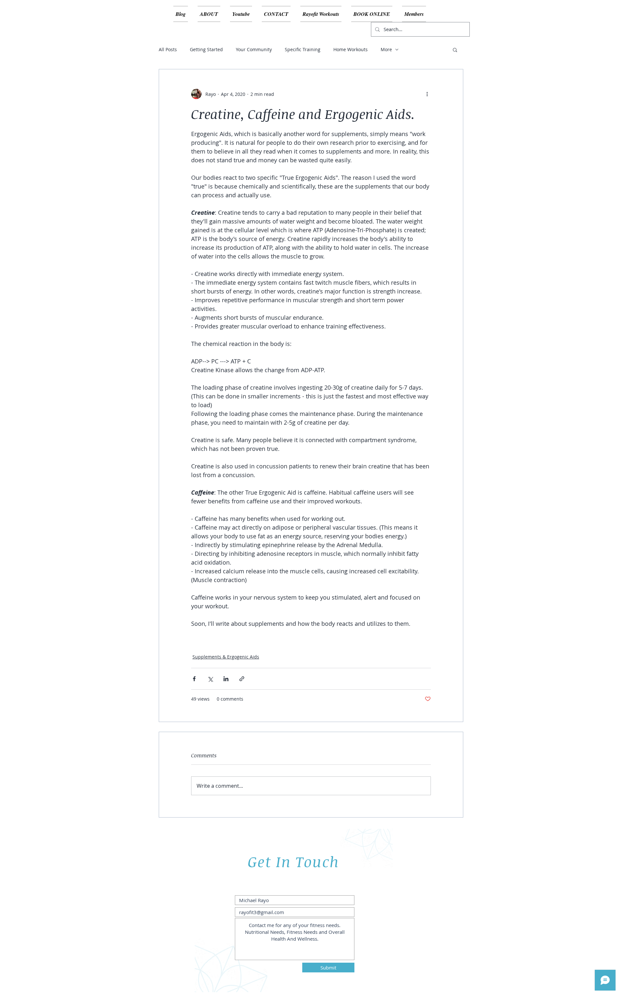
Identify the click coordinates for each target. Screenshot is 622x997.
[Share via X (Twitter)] (210, 679)
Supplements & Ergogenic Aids (225, 657)
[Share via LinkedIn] (226, 679)
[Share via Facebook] (194, 679)
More (386, 49)
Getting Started (206, 49)
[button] (455, 49)
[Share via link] (242, 679)
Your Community (254, 49)
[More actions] (427, 94)
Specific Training (302, 49)
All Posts (168, 49)
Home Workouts (350, 49)
